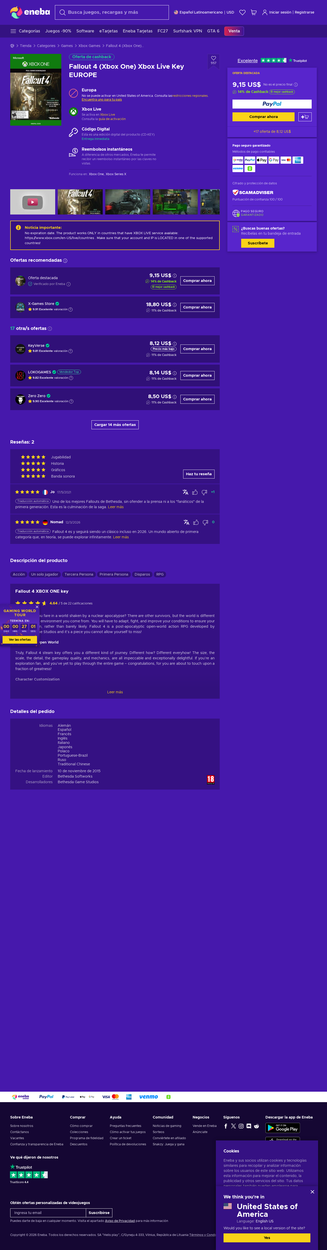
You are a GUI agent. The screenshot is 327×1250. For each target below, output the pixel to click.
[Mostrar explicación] (70, 309)
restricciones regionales (190, 95)
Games (67, 46)
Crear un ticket (120, 1138)
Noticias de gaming (167, 1125)
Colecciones (79, 1132)
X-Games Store (41, 304)
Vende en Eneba (205, 1125)
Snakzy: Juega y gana (168, 1144)
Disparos (142, 574)
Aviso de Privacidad (120, 1220)
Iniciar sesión (280, 12)
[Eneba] (30, 12)
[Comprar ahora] (272, 104)
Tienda (25, 46)
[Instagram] (241, 1126)
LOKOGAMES (39, 372)
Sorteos (158, 1132)
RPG (160, 574)
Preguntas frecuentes (125, 1125)
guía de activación (112, 119)
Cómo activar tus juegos (128, 1132)
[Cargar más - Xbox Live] (73, 112)
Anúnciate (200, 1132)
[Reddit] (256, 1126)
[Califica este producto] (32, 604)
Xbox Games (89, 46)
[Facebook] (225, 1126)
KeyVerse (36, 346)
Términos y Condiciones (207, 1234)
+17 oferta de (272, 132)
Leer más (115, 692)
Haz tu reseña (199, 474)
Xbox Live (107, 114)
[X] (233, 1126)
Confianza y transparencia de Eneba (36, 1144)
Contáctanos (19, 1132)
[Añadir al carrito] (305, 116)
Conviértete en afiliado (169, 1138)
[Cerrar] (312, 1191)
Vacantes (17, 1138)
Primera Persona (114, 574)
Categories (46, 46)
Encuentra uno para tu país (102, 99)
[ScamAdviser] (252, 192)
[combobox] (112, 12)
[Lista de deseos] (242, 12)
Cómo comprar (81, 1125)
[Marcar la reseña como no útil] (204, 492)
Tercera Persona (79, 574)
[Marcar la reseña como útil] (195, 492)
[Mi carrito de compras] (253, 12)
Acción (19, 574)
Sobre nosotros (21, 1125)
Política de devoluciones (128, 1144)
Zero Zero (36, 396)
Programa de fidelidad (86, 1138)
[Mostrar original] (185, 492)
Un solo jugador (44, 574)
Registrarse (304, 12)
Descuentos (78, 1144)
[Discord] (248, 1126)
